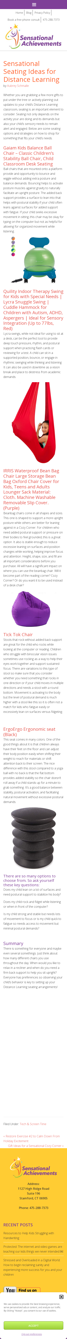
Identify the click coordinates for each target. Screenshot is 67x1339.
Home (19, 12)
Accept (33, 1325)
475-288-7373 (51, 19)
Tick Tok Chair (18, 634)
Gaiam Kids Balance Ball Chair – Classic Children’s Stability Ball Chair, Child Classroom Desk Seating (28, 156)
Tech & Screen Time (33, 1124)
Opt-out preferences (31, 1334)
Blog (28, 12)
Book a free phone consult (24, 19)
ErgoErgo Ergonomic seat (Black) (29, 731)
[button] (61, 1297)
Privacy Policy (42, 12)
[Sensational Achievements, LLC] (33, 26)
